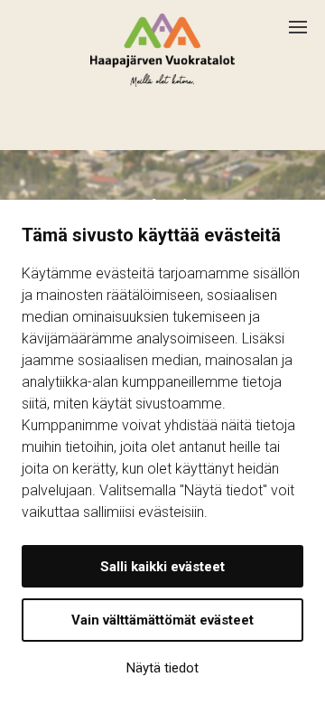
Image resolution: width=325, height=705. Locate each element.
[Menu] (307, 20)
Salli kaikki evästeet (162, 567)
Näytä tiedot (162, 668)
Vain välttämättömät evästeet (162, 620)
